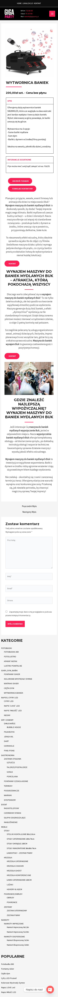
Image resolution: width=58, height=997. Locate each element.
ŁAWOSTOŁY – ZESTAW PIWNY (19, 853)
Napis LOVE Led (8, 987)
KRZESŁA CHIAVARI (15, 866)
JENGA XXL (8, 736)
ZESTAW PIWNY (13, 915)
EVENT (4, 804)
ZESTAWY (8, 907)
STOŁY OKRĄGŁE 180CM (17, 843)
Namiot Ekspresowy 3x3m (18, 940)
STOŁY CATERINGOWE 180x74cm (20, 839)
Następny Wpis (29, 512)
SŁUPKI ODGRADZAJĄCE (14, 817)
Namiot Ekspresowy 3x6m (18, 945)
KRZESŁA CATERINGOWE (17, 861)
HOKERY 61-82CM (14, 889)
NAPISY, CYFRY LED (9, 697)
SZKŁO (10, 772)
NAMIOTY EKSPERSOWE (14, 936)
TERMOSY (8, 786)
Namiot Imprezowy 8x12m (18, 927)
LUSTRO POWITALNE (13, 666)
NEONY (7, 715)
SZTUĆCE (11, 762)
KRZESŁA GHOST (14, 870)
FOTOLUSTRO (10, 656)
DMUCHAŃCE (9, 723)
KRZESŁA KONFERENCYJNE (19, 875)
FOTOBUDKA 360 (11, 652)
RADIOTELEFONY (11, 808)
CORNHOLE (9, 746)
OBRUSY (10, 897)
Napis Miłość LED (8, 992)
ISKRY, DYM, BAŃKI (9, 670)
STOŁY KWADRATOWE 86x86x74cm (21, 848)
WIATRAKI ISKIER (11, 683)
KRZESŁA (8, 857)
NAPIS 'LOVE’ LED (12, 706)
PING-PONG (9, 750)
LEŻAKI (10, 884)
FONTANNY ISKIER (12, 674)
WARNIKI (8, 795)
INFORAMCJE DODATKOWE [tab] (19, 159)
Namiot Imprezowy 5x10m (18, 932)
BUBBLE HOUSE (14, 727)
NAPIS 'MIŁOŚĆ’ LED (13, 710)
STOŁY (6, 830)
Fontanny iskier (7, 969)
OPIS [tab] (9, 101)
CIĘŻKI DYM (9, 688)
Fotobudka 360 (7, 964)
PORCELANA (12, 776)
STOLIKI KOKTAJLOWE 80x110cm (21, 834)
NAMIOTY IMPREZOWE (14, 923)
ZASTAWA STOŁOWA (12, 759)
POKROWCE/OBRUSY (13, 894)
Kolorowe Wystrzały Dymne (13, 982)
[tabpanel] (29, 128)
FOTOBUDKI (6, 648)
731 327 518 (27, 14)
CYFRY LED (9, 701)
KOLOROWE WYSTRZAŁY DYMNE (18, 679)
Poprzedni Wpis (29, 506)
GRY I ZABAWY (7, 720)
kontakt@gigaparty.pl (30, 17)
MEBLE (4, 827)
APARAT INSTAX (10, 661)
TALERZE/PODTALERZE (17, 767)
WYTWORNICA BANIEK (13, 693)
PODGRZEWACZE (11, 790)
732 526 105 (29, 11)
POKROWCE (12, 902)
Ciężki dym (5, 973)
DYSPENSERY (10, 800)
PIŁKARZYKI (9, 732)
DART (6, 741)
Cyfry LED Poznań (9, 978)
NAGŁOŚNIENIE (10, 822)
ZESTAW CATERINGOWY (17, 910)
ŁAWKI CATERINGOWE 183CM (19, 880)
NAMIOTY (5, 920)
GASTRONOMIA (7, 755)
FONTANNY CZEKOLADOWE (16, 781)
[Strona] (29, 601)
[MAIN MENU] (52, 14)
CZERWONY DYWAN (12, 813)
